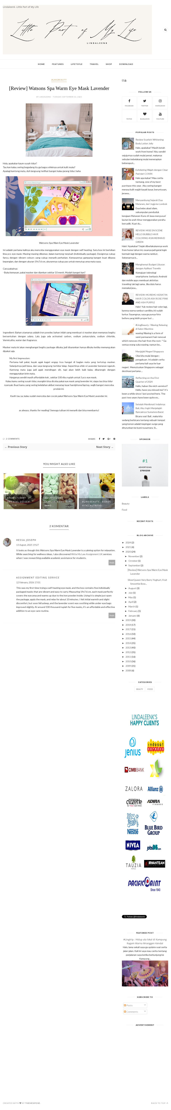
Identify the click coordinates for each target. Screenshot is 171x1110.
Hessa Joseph (26, 540)
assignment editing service (37, 577)
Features (58, 64)
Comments (132, 1011)
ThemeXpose (32, 1103)
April (130, 601)
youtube (160, 119)
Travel (94, 64)
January (132, 615)
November (133, 556)
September (134, 565)
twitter (144, 106)
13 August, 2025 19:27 (27, 544)
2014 (128, 643)
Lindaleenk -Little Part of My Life (21, 6)
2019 (128, 620)
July (130, 592)
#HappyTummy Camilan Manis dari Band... (58, 501)
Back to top (158, 1103)
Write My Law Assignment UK (87, 554)
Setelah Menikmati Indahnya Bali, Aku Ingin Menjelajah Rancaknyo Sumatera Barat (150, 408)
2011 (128, 656)
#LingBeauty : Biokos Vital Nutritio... (96, 503)
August (132, 588)
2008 (128, 670)
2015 (128, 638)
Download (126, 64)
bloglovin (144, 119)
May (130, 597)
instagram (160, 106)
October (132, 560)
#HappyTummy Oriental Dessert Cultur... (19, 501)
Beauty (125, 503)
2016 (128, 633)
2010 (128, 661)
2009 (128, 665)
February (133, 611)
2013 (128, 647)
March (131, 606)
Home (41, 64)
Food (124, 509)
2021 (128, 547)
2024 (128, 542)
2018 (128, 624)
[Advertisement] (145, 1050)
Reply (112, 562)
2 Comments (13, 438)
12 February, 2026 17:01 (28, 582)
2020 (128, 551)
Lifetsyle (76, 64)
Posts (129, 1005)
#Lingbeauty (59, 79)
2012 (128, 652)
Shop (109, 64)
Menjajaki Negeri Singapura (150, 351)
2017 (128, 629)
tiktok (129, 119)
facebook (129, 106)
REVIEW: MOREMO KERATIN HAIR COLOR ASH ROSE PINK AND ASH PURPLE (152, 298)
